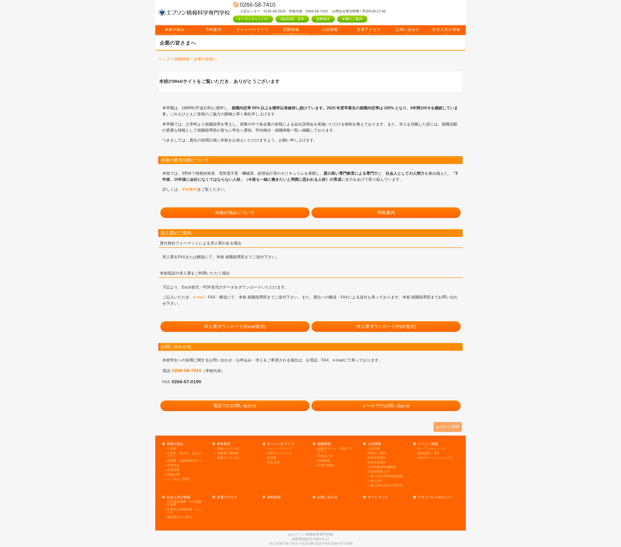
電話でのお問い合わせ (235, 405)
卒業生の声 (325, 456)
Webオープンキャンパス (435, 458)
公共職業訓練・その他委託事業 (184, 503)
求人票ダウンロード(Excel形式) (235, 326)
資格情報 (173, 470)
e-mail (198, 297)
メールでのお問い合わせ (386, 405)
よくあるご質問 (178, 479)
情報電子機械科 (228, 453)
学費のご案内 (352, 19)
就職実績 (323, 460)
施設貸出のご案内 (179, 517)
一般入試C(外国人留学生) (385, 485)
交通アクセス (369, 29)
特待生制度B (376, 462)
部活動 (272, 458)
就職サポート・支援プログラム (334, 450)
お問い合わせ (407, 29)
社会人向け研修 (446, 29)
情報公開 (173, 474)
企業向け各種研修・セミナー (184, 511)
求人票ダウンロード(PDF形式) (386, 326)
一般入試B (375, 481)
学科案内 (213, 29)
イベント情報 (428, 443)
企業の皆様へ (326, 465)
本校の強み (175, 29)
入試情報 (330, 29)
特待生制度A (376, 458)
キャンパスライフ (252, 29)
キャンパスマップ (279, 448)
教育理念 (173, 465)
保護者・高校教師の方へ (184, 460)
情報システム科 (228, 448)
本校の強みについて (234, 212)
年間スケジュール (279, 453)
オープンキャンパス (253, 19)
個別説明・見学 (292, 19)
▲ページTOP (447, 427)
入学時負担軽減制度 (382, 467)
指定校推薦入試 (379, 471)
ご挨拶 (171, 448)
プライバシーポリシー (435, 497)
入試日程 (374, 448)
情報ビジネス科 (228, 458)
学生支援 (273, 462)
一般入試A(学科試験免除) (385, 476)
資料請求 (323, 19)
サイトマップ (378, 497)
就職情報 (291, 29)
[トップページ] (194, 12)
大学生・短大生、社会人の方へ (184, 455)
